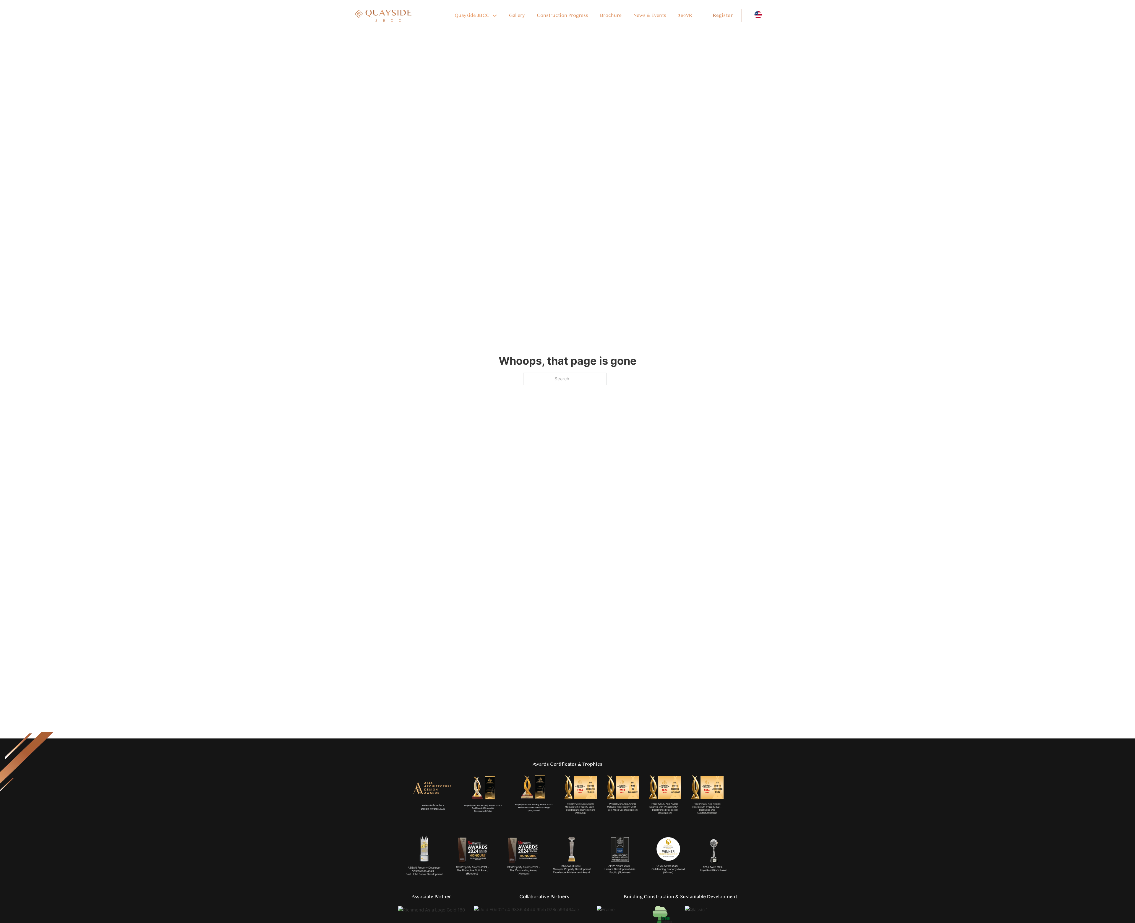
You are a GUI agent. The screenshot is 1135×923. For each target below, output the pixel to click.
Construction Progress (562, 15)
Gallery (517, 15)
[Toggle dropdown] (494, 15)
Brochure (611, 15)
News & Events (649, 15)
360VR (685, 15)
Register (723, 15)
